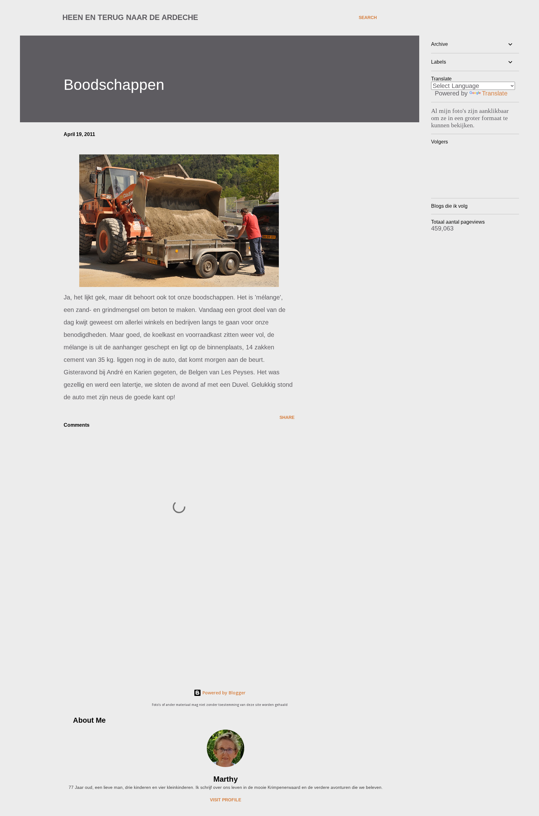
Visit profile (225, 799)
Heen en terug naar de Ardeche (130, 17)
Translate (494, 93)
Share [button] (286, 417)
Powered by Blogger (223, 693)
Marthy (225, 779)
